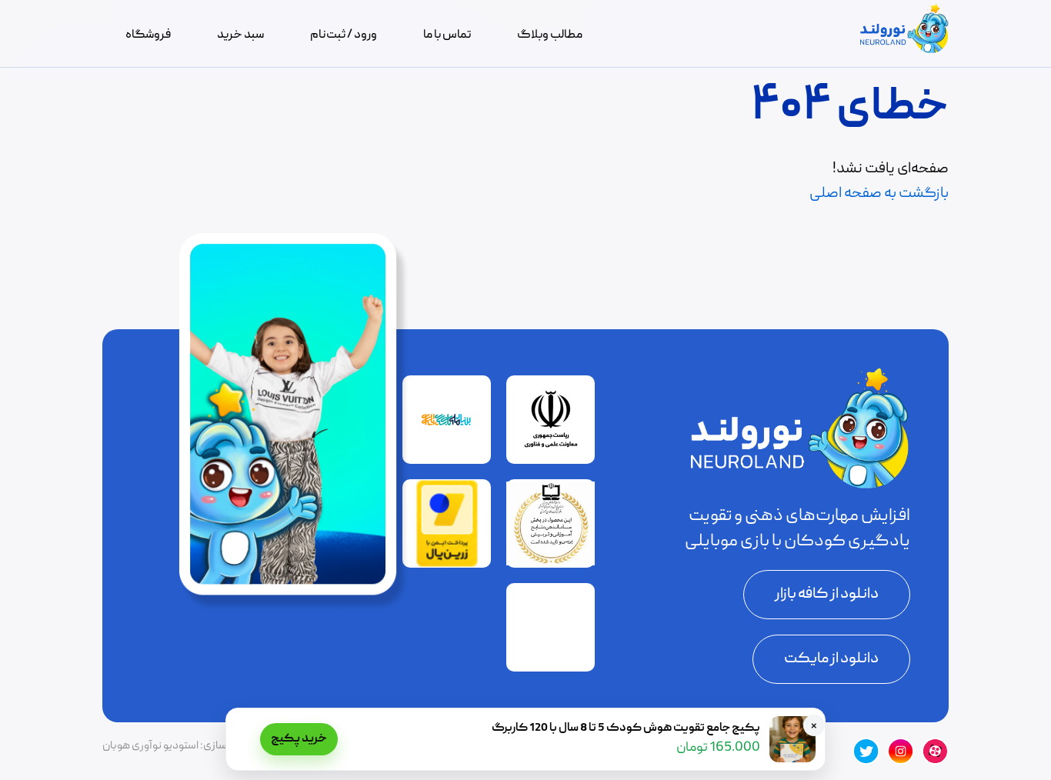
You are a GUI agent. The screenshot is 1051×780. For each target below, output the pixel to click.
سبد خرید (240, 35)
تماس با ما (447, 35)
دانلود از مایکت (831, 659)
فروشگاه (148, 35)
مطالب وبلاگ (549, 35)
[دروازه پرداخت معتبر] (447, 564)
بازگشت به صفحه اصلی (879, 194)
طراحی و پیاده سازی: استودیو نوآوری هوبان (195, 746)
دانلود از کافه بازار (827, 594)
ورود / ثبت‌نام (343, 35)
